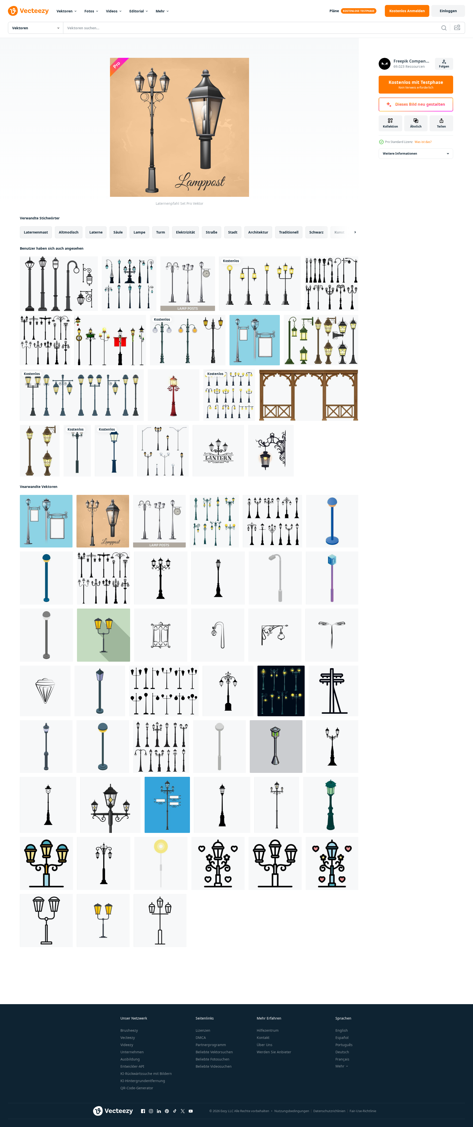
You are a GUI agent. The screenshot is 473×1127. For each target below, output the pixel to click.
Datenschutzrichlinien (329, 1111)
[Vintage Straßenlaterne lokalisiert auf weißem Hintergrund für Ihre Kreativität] (173, 395)
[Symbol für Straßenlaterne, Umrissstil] (275, 863)
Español (342, 1037)
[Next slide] (351, 232)
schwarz (316, 232)
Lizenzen (203, 1030)
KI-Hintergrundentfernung (142, 1080)
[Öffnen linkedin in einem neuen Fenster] (159, 1111)
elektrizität (185, 232)
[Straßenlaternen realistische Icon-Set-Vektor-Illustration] (163, 451)
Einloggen (448, 10)
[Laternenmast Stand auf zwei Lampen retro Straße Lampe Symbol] (228, 691)
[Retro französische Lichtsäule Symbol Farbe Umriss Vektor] (332, 863)
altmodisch (68, 232)
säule (118, 232)
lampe (139, 232)
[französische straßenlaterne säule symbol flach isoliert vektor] (103, 920)
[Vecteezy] (28, 11)
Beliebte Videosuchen (214, 1066)
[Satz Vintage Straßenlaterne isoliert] (229, 395)
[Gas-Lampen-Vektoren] (59, 283)
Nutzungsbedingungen (291, 1111)
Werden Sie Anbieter (274, 1052)
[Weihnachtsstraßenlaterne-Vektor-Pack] (110, 340)
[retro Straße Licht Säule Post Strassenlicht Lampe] (103, 863)
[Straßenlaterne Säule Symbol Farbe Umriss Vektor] (46, 863)
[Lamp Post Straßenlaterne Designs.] (45, 340)
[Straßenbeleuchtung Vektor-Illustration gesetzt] (321, 340)
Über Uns (264, 1044)
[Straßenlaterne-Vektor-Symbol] (160, 635)
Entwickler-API (132, 1066)
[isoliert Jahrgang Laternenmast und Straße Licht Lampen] (272, 521)
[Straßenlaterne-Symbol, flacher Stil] (160, 863)
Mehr (160, 11)
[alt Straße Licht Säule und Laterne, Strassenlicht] (281, 691)
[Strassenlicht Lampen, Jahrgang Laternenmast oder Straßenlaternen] (161, 746)
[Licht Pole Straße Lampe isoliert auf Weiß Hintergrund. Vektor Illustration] (276, 805)
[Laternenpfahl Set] (187, 283)
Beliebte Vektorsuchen (214, 1052)
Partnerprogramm (211, 1044)
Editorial (136, 11)
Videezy (126, 1044)
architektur (258, 232)
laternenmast (36, 232)
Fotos (89, 11)
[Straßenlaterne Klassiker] (77, 451)
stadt (232, 232)
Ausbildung (130, 1059)
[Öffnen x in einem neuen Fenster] (183, 1111)
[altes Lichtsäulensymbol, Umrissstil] (160, 920)
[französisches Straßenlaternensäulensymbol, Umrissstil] (46, 920)
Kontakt (263, 1037)
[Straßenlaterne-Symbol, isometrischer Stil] (332, 521)
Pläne (334, 10)
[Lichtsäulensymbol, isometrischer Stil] (275, 578)
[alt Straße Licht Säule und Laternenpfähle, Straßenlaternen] (214, 521)
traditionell (288, 232)
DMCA (201, 1037)
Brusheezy (129, 1030)
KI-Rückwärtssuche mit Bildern (146, 1073)
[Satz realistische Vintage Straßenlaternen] (260, 283)
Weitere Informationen (400, 153)
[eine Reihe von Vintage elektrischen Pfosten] (129, 283)
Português (344, 1044)
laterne (96, 232)
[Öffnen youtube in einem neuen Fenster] (191, 1111)
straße (211, 232)
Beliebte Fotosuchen (212, 1059)
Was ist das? (423, 142)
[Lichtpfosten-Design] (114, 451)
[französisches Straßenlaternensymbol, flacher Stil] (103, 635)
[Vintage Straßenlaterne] (187, 340)
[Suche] (444, 28)
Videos (111, 11)
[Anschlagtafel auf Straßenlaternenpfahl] (254, 340)
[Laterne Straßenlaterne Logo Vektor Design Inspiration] (218, 451)
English (341, 1030)
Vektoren (65, 11)
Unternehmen (132, 1052)
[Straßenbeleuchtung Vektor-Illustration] (40, 451)
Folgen (444, 66)
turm (160, 232)
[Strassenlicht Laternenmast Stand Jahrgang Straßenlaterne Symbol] (218, 578)
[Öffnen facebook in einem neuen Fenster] (143, 1111)
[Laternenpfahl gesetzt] (331, 283)
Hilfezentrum (268, 1030)
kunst (339, 232)
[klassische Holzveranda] (308, 395)
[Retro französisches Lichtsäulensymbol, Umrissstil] (218, 863)
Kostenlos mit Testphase (416, 84)
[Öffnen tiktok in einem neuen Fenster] (175, 1111)
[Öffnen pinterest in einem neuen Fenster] (167, 1111)
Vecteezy (127, 1037)
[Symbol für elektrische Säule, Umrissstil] (333, 691)
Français (342, 1059)
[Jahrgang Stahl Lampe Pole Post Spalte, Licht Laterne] (48, 805)
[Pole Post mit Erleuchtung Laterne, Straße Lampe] (160, 578)
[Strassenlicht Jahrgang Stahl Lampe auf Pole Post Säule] (222, 805)
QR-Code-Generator (136, 1088)
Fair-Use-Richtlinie (363, 1111)
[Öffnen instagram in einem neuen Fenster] (151, 1111)
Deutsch (342, 1052)
